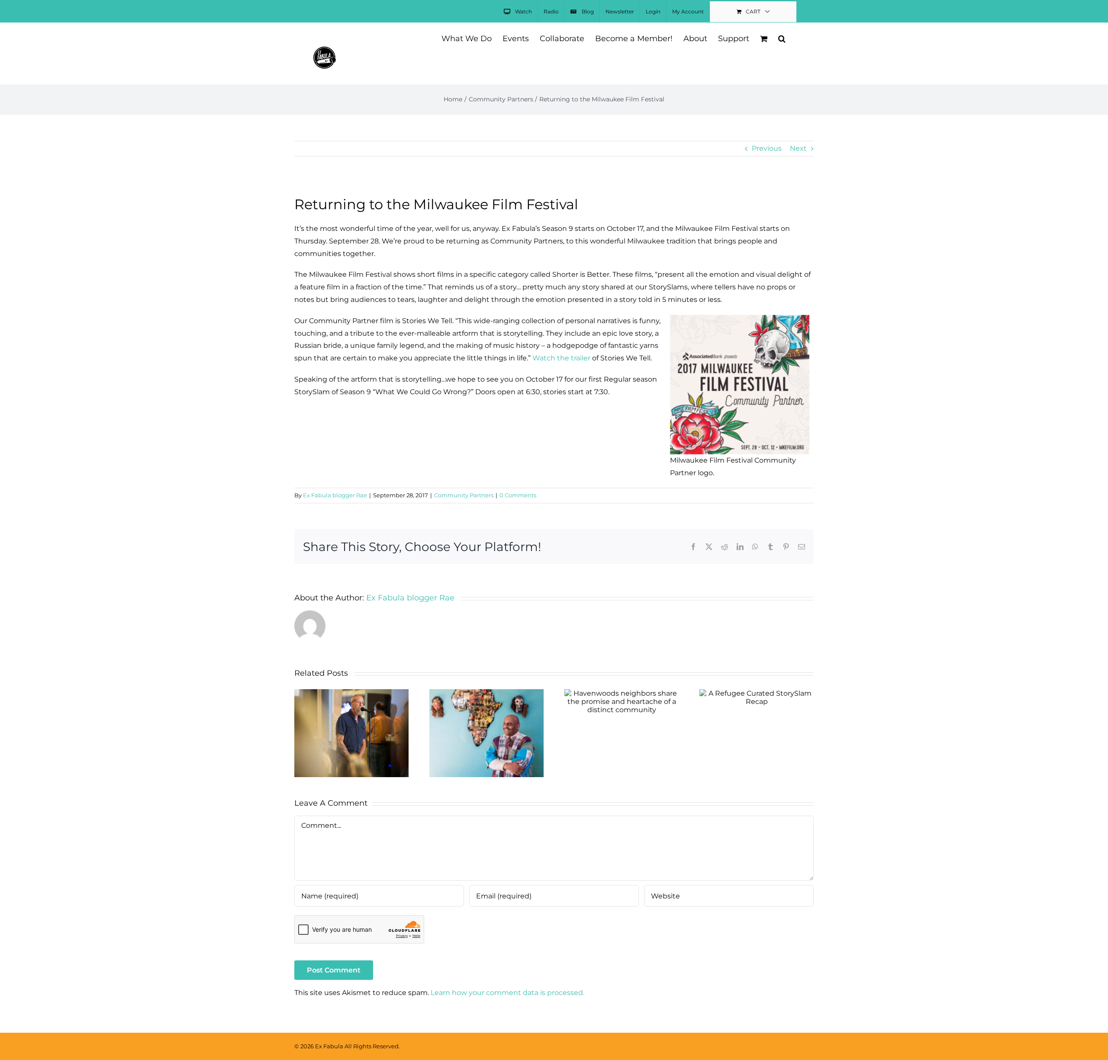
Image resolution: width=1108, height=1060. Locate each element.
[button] (782, 38)
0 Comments (517, 495)
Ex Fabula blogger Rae (335, 495)
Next (798, 148)
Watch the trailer (561, 358)
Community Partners (463, 495)
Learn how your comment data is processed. (507, 993)
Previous (767, 148)
